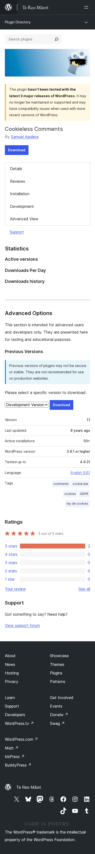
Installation (19, 193)
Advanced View (24, 218)
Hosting (12, 673)
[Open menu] (87, 7)
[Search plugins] (56, 39)
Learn (10, 697)
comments (61, 484)
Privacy (11, 681)
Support (17, 232)
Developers (15, 714)
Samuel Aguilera (24, 136)
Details (16, 168)
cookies (70, 494)
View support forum (22, 625)
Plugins (56, 673)
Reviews (17, 181)
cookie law (80, 484)
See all (84, 588)
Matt (12, 748)
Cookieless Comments (34, 129)
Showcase (59, 655)
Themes (57, 664)
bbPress (15, 756)
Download (16, 150)
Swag (57, 723)
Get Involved (61, 697)
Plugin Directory (18, 22)
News (10, 664)
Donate (59, 714)
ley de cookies (77, 503)
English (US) (80, 472)
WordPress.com (21, 739)
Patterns (57, 681)
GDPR (84, 494)
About (10, 655)
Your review (15, 588)
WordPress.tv (19, 723)
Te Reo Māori (28, 787)
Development (22, 206)
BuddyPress (18, 765)
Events (56, 706)
